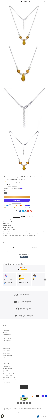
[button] (3, 1)
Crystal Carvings (6, 353)
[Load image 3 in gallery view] (24, 108)
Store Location (6, 330)
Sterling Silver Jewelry (7, 355)
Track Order (5, 342)
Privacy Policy (15, 412)
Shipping (5, 186)
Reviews (4, 327)
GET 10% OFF (24, 387)
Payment (33, 412)
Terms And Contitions (25, 412)
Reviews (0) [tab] (13, 247)
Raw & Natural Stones (7, 351)
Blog (4, 328)
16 (9, 193)
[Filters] (4, 251)
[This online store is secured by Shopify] (24, 399)
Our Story (5, 325)
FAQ (4, 343)
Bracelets (5, 358)
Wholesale (5, 332)
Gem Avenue (10, 407)
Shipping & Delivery (7, 338)
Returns (28, 216)
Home (5, 174)
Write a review (24, 256)
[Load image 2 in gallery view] (24, 66)
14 (5, 193)
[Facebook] (24, 403)
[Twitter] (21, 403)
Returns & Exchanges (7, 340)
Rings (4, 357)
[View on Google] (5, 275)
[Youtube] (27, 403)
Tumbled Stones (6, 350)
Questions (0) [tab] (34, 247)
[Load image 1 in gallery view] (24, 25)
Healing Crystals (6, 348)
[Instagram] (18, 403)
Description (16, 216)
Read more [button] (7, 283)
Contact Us (5, 336)
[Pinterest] (30, 403)
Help (33, 216)
